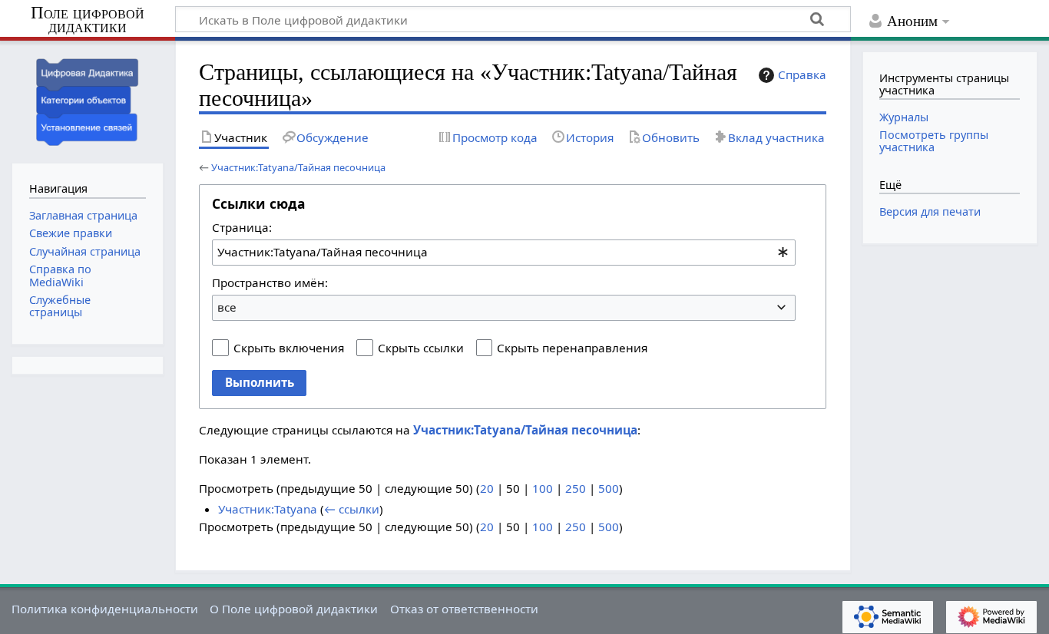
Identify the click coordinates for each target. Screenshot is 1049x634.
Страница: (242, 227)
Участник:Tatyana (267, 509)
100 (542, 488)
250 (575, 488)
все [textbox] (227, 307)
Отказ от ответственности (464, 608)
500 (608, 488)
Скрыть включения (288, 347)
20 (487, 488)
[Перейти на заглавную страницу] (88, 100)
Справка (802, 74)
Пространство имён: (270, 282)
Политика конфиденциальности (105, 608)
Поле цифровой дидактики (87, 20)
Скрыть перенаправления (572, 347)
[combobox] (504, 252)
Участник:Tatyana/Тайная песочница (298, 167)
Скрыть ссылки (421, 347)
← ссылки (351, 509)
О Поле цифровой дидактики (294, 608)
